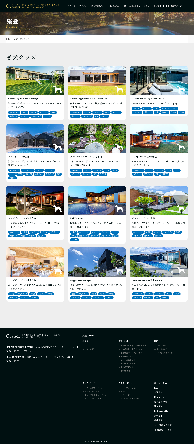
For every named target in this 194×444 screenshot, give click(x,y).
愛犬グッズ (24, 116)
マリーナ (124, 391)
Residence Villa (131, 6)
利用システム (113, 6)
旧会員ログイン (175, 6)
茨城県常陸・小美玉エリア (131, 349)
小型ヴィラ (13, 116)
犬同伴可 (47, 116)
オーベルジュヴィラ (93, 399)
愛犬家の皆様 (97, 6)
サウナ (147, 6)
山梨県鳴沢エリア (128, 371)
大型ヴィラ (137, 112)
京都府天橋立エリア (164, 353)
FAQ (156, 388)
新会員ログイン (164, 430)
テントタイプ (167, 232)
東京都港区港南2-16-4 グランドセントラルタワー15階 (42, 357)
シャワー (33, 112)
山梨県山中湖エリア (129, 364)
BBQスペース (14, 112)
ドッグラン (43, 112)
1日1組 (74, 232)
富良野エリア (90, 346)
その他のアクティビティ (131, 399)
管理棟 (173, 112)
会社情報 (158, 420)
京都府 (107, 112)
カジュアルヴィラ (92, 391)
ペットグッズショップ (169, 108)
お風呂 (24, 112)
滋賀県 (23, 236)
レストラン (125, 395)
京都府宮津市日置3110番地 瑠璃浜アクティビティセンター (45, 347)
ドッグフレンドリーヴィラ (96, 395)
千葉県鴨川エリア (128, 357)
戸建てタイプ (36, 116)
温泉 (96, 116)
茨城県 (181, 112)
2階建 (73, 294)
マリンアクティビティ (130, 388)
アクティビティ (27, 170)
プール (156, 108)
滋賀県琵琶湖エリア (164, 346)
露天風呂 (41, 236)
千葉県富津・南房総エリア (131, 353)
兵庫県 (53, 112)
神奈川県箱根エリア (129, 360)
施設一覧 (71, 6)
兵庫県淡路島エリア (164, 349)
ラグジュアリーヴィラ (94, 388)
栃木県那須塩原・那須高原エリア (134, 346)
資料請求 (157, 6)
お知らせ (158, 392)
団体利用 (29, 174)
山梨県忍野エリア (128, 367)
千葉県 (20, 174)
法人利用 (83, 6)
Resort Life (159, 397)
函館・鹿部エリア (92, 349)
